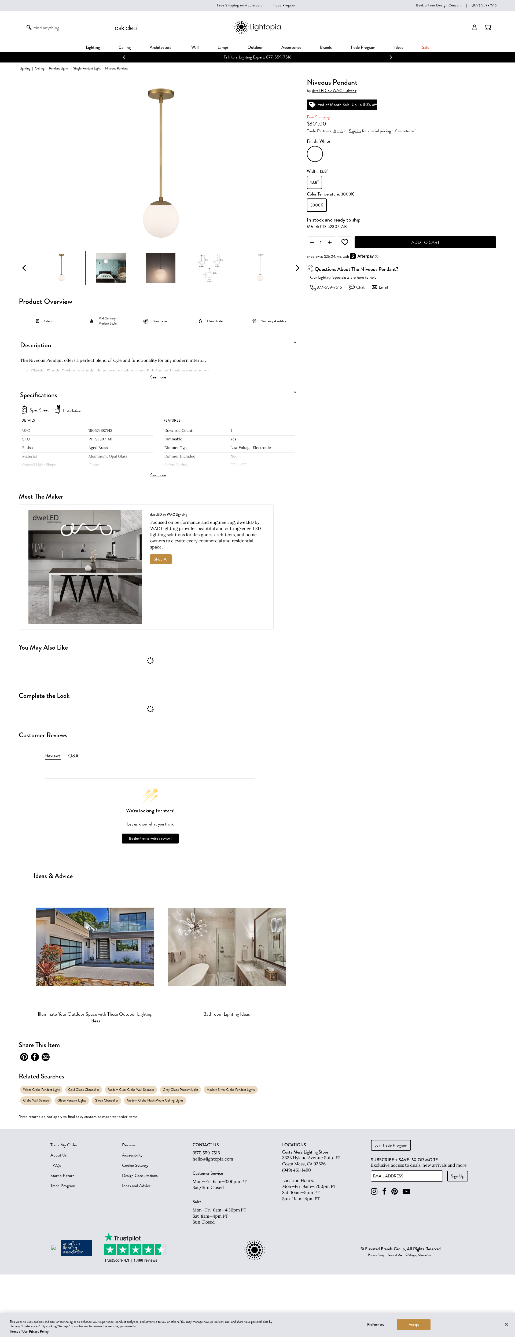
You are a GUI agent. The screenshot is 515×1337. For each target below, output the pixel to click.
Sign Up (457, 1176)
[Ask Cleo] (127, 27)
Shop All (161, 559)
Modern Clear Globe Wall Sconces (131, 1089)
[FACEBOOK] (384, 1191)
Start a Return (62, 1175)
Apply (338, 131)
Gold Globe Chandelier (83, 1089)
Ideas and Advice (136, 1186)
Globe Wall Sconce (36, 1100)
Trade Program (284, 5)
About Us (58, 1155)
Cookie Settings (135, 1165)
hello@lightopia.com (213, 1159)
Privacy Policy (376, 1255)
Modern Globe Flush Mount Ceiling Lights (155, 1100)
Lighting (93, 47)
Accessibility (132, 1155)
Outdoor (255, 47)
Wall (195, 47)
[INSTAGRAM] (374, 1191)
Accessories (291, 47)
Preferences (375, 1324)
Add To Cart (425, 242)
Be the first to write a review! (150, 838)
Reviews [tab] (53, 755)
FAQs (55, 1165)
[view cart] (488, 27)
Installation (72, 411)
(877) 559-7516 (484, 5)
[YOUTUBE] (406, 1191)
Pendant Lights (59, 68)
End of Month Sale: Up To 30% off (268, 57)
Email (383, 287)
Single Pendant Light (87, 68)
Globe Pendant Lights (71, 1100)
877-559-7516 (329, 287)
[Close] (506, 1324)
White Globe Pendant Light (41, 1089)
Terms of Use (395, 1255)
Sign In (355, 131)
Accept (414, 1324)
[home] (257, 32)
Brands (326, 47)
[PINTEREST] (394, 1191)
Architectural (161, 47)
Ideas (398, 47)
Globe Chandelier (106, 1100)
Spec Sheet (39, 410)
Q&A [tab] (73, 755)
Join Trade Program (391, 1145)
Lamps (223, 47)
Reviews (129, 1145)
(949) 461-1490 (296, 1170)
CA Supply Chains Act (418, 1255)
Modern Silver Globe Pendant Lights (231, 1089)
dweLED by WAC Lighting (334, 91)
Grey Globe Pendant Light (180, 1089)
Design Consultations (140, 1175)
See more (158, 377)
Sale (425, 47)
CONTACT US (206, 1145)
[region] (257, 1325)
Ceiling (125, 47)
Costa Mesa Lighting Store (305, 1152)
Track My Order (63, 1145)
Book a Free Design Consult (438, 5)
